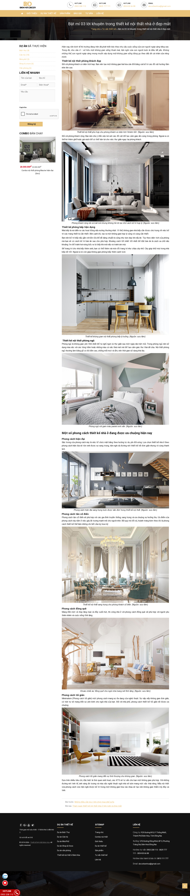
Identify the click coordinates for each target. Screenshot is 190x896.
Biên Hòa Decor (27, 5)
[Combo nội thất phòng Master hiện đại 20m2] (37, 151)
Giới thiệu (32, 13)
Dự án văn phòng (64, 850)
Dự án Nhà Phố (63, 841)
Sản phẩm (65, 13)
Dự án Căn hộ (62, 837)
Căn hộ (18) (24, 55)
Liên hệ (100, 13)
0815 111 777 (162, 858)
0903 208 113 (152, 850)
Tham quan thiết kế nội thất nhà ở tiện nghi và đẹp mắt (97, 806)
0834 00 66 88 (143, 853)
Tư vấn (89, 13)
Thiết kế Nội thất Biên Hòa (40, 842)
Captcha (22, 107)
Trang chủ (95, 29)
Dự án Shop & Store (65, 846)
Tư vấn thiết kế (101, 855)
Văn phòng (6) (25, 68)
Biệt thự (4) (24, 50)
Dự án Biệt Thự (63, 832)
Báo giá (78, 13)
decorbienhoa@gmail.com (149, 864)
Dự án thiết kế (101, 846)
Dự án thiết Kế (48, 13)
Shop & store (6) (26, 64)
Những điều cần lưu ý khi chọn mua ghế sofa (94, 802)
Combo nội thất (101, 837)
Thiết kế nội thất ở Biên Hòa (68, 855)
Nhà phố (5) (24, 59)
